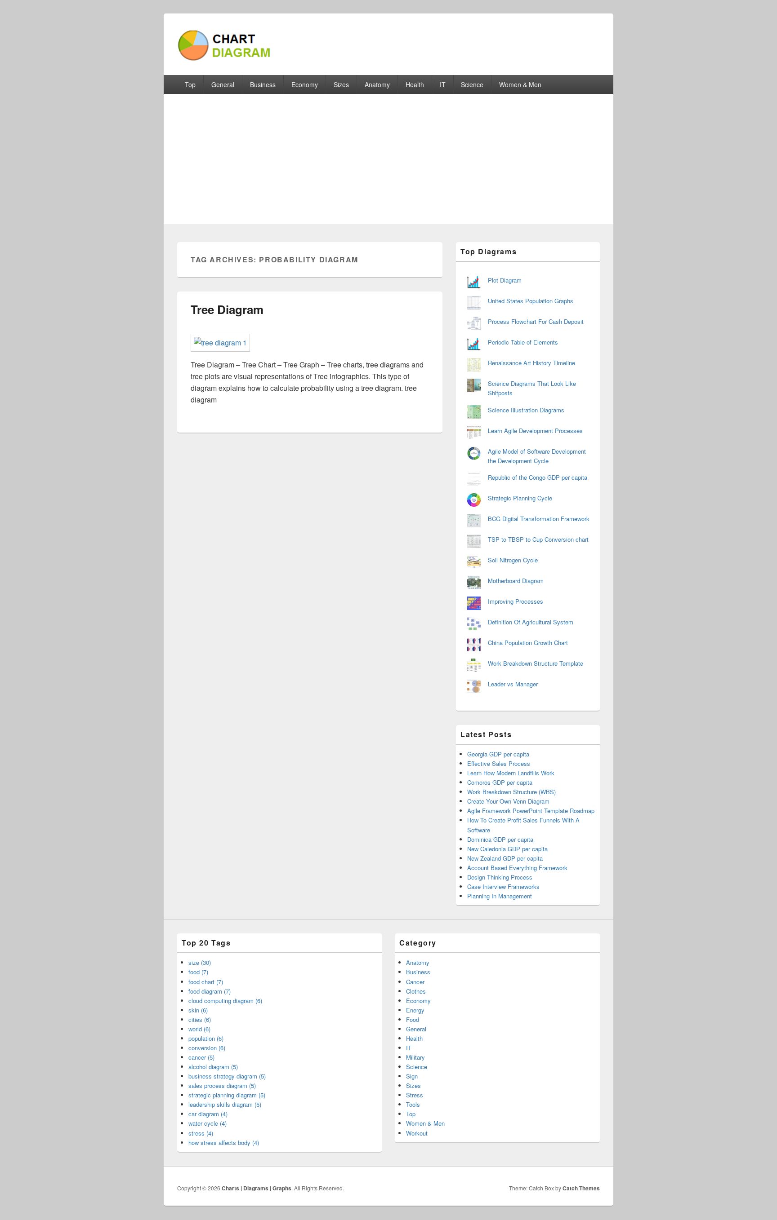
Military (415, 1057)
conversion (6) (206, 1047)
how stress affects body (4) (223, 1142)
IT (443, 84)
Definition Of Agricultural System (530, 622)
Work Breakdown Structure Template (535, 663)
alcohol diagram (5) (213, 1066)
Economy (304, 84)
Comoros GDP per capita (499, 782)
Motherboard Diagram (516, 580)
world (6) (199, 1029)
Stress (414, 1095)
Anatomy (377, 84)
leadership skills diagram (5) (224, 1104)
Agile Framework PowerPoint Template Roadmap (530, 810)
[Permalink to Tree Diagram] (220, 342)
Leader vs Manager (513, 684)
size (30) (199, 962)
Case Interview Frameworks (503, 886)
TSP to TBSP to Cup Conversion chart (538, 539)
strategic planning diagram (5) (226, 1095)
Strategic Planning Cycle (520, 498)
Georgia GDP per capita (498, 754)
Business (263, 84)
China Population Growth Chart (528, 642)
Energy (415, 1010)
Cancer (415, 981)
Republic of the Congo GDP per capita (537, 477)
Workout (417, 1133)
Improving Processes (515, 601)
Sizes (341, 84)
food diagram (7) (209, 991)
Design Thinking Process (499, 877)
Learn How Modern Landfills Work (510, 773)
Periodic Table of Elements (523, 342)
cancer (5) (201, 1057)
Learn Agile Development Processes (535, 430)
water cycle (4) (207, 1123)
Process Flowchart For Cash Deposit (536, 321)
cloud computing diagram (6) (225, 1000)
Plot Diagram (505, 280)
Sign (412, 1076)
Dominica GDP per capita (500, 839)
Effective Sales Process (498, 763)
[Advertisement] (388, 161)
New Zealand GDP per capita (505, 858)
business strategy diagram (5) (227, 1076)
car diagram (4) (208, 1113)
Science (472, 84)
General (222, 84)
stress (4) (200, 1133)
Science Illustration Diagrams (526, 410)
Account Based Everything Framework (517, 867)
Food (412, 1019)
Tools (413, 1104)
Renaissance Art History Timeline (531, 362)
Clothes (416, 991)
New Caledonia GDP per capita (507, 848)
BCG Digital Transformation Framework (538, 518)
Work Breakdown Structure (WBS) (511, 791)
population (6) (205, 1038)
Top (190, 84)
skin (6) (198, 1010)
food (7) (198, 972)
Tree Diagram (227, 309)
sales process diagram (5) (222, 1085)
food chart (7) (205, 981)
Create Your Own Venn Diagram (508, 801)
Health (415, 84)
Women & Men (520, 84)
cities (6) (199, 1019)
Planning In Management (499, 896)
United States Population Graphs (530, 300)
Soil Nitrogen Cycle (513, 560)
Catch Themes (581, 1188)
